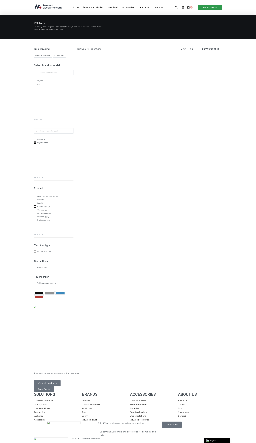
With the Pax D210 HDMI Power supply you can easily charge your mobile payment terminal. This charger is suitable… (99, 198)
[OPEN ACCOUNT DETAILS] (183, 7)
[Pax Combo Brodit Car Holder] (199, 165)
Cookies (153, 438)
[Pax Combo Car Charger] (100, 241)
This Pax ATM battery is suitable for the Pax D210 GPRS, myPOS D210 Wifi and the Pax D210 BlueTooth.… (98, 350)
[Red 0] (39, 297)
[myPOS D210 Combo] (100, 83)
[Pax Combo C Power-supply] (149, 165)
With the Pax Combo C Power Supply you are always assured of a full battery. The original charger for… (149, 198)
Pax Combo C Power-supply (143, 205)
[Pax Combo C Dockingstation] (199, 83)
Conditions (193, 438)
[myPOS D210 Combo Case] (149, 85)
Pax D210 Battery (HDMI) (92, 357)
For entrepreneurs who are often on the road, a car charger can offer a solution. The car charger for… (99, 273)
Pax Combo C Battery (190, 278)
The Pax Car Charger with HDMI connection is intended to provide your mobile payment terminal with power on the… (149, 274)
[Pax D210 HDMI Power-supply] (100, 165)
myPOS (84, 107)
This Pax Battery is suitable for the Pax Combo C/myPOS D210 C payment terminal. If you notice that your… (198, 271)
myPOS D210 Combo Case (143, 129)
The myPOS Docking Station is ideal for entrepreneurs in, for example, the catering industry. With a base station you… (199, 115)
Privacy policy (117, 438)
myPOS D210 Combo (90, 122)
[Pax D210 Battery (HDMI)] (100, 318)
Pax (89, 107)
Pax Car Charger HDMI (141, 281)
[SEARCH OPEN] (176, 7)
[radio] (136, 111)
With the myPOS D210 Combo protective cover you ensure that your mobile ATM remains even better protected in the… (149, 122)
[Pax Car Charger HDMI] (149, 241)
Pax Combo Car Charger (92, 279)
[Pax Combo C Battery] (199, 239)
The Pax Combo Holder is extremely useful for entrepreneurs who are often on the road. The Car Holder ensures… (198, 198)
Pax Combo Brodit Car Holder (194, 205)
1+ (161, 111)
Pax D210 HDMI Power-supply (94, 205)
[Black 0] (39, 292)
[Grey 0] (49, 292)
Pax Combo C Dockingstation (193, 122)
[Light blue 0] (60, 292)
